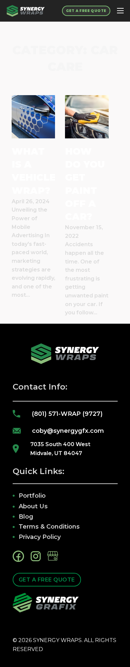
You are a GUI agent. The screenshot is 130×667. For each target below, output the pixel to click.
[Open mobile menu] (120, 10)
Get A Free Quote (86, 11)
